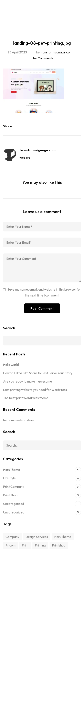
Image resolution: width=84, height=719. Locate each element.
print (25, 545)
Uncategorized (13, 512)
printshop (58, 545)
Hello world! (11, 365)
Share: (8, 126)
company (12, 537)
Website (24, 157)
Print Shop (10, 495)
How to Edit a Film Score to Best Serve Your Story (37, 373)
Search (9, 328)
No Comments (43, 58)
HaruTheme (11, 470)
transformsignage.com (56, 52)
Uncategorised (13, 504)
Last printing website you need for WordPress (35, 390)
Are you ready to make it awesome (27, 381)
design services (36, 537)
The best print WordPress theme (26, 398)
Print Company (13, 486)
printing (40, 545)
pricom (10, 545)
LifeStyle (9, 478)
